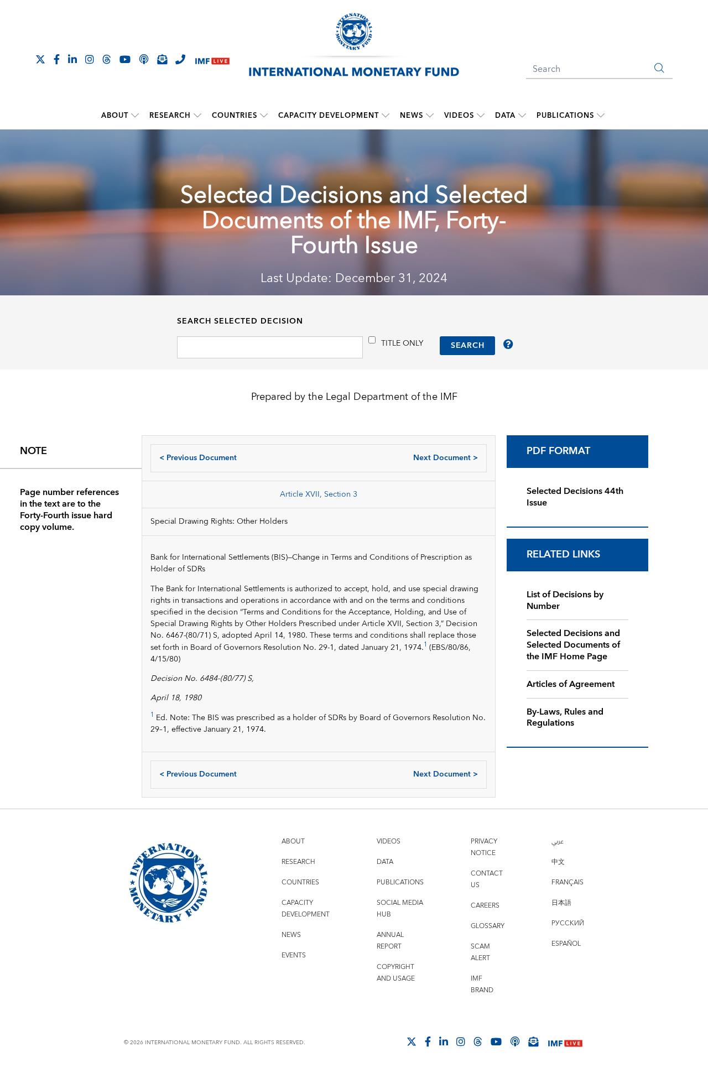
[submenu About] (135, 115)
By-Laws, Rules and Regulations (565, 717)
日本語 (561, 903)
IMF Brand (482, 984)
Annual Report (390, 940)
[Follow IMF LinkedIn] (72, 59)
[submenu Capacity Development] (385, 115)
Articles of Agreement (571, 684)
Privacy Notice (484, 847)
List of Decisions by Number (565, 600)
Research (170, 116)
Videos (459, 116)
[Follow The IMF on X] (40, 59)
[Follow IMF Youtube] (125, 59)
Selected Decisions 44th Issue (575, 497)
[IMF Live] (212, 60)
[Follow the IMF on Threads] (106, 59)
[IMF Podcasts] (515, 1041)
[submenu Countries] (263, 115)
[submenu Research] (197, 115)
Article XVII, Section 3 (318, 494)
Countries (234, 116)
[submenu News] (429, 115)
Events (294, 955)
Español (566, 944)
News (411, 116)
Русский (567, 923)
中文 (558, 862)
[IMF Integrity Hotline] (180, 59)
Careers (485, 905)
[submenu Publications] (600, 115)
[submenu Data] (522, 115)
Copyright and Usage (396, 973)
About (114, 116)
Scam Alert (480, 952)
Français (567, 882)
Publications (565, 116)
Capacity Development (328, 116)
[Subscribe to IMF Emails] (162, 59)
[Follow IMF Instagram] (89, 59)
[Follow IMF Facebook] (57, 59)
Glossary (487, 926)
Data (505, 116)
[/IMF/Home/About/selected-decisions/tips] (508, 345)
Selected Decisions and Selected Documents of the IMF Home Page (573, 645)
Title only (402, 343)
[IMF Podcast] (144, 59)
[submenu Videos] (480, 115)
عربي (557, 841)
